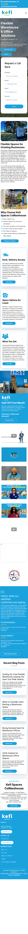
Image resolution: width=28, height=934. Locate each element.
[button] (26, 13)
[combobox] (14, 100)
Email (7, 88)
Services (7, 96)
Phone (7, 80)
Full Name (7, 72)
